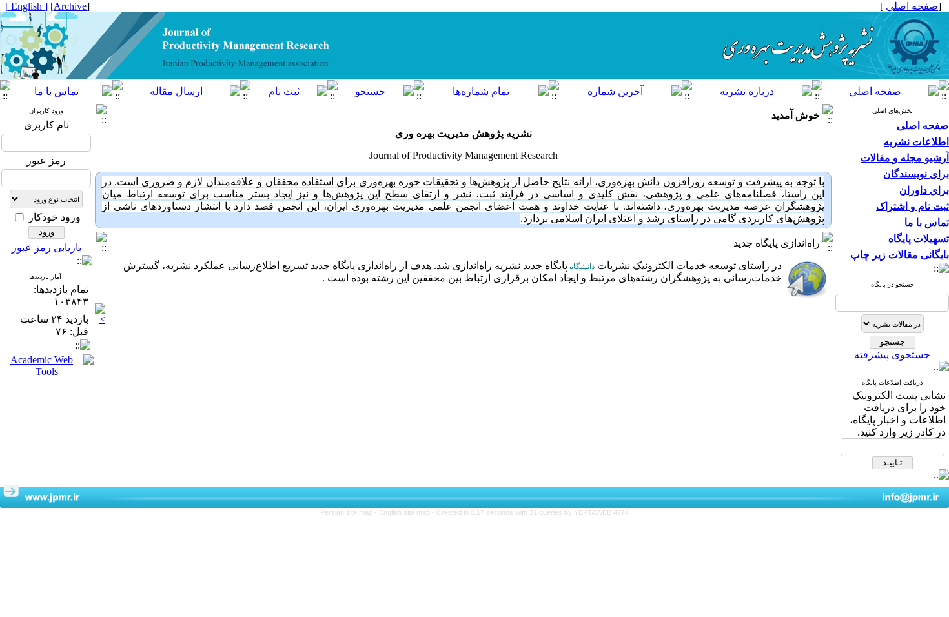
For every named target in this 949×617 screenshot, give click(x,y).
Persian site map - (349, 512)
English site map (405, 512)
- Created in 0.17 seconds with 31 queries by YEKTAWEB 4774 (530, 512)
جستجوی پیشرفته (892, 354)
